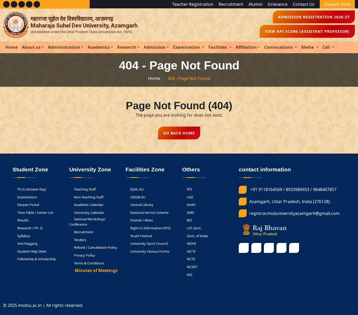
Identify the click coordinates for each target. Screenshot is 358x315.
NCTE (190, 259)
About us (31, 47)
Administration (64, 47)
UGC (190, 197)
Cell (326, 47)
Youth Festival (140, 235)
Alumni (255, 4)
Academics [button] (99, 47)
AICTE (191, 251)
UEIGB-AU (137, 197)
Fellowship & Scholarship (36, 259)
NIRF (190, 212)
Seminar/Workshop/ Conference (87, 221)
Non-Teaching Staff (88, 197)
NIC (189, 274)
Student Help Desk (31, 251)
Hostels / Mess (141, 220)
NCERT (191, 266)
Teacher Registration (192, 4)
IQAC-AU (136, 189)
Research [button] (126, 47)
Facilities (218, 47)
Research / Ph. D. (30, 228)
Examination (187, 47)
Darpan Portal (28, 204)
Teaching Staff (84, 189)
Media (308, 47)
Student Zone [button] (337, 4)
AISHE (191, 243)
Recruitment (231, 4)
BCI (189, 220)
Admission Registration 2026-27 (314, 16)
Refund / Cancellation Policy (95, 247)
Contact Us (303, 4)
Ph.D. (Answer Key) (31, 189)
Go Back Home (179, 133)
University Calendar (88, 212)
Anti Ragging (27, 243)
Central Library (141, 204)
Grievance (278, 4)
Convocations (279, 47)
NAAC (191, 204)
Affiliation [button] (246, 47)
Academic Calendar (88, 204)
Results (23, 220)
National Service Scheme (149, 212)
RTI (189, 189)
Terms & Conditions (88, 263)
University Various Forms (149, 251)
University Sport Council (148, 243)
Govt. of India (197, 235)
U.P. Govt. (194, 228)
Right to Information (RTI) (149, 228)
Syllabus (23, 235)
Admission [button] (155, 47)
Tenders (79, 239)
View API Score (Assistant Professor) (307, 31)
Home (11, 47)
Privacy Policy (84, 255)
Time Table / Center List (35, 212)
